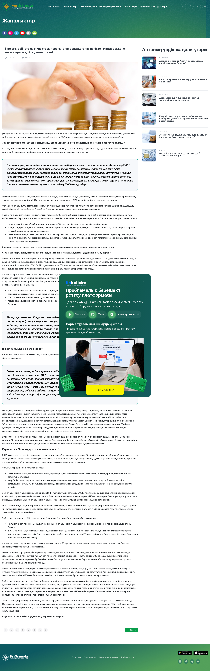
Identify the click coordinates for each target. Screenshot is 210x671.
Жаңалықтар (70, 6)
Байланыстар (127, 657)
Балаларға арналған (108, 657)
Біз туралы (53, 6)
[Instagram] (46, 630)
